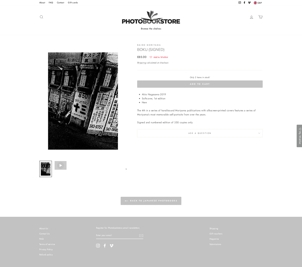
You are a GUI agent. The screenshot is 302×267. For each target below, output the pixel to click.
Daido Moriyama (149, 45)
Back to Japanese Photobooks (153, 200)
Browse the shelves (151, 28)
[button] (159, 57)
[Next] (125, 169)
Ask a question (199, 133)
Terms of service (47, 244)
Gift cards (73, 2)
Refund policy (46, 254)
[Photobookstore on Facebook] (105, 245)
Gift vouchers (216, 233)
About (42, 2)
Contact (60, 2)
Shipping (141, 62)
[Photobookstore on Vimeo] (111, 245)
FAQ (51, 2)
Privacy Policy (46, 249)
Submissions (215, 244)
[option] (83, 101)
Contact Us (44, 233)
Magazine (214, 238)
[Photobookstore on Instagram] (98, 245)
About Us (43, 228)
